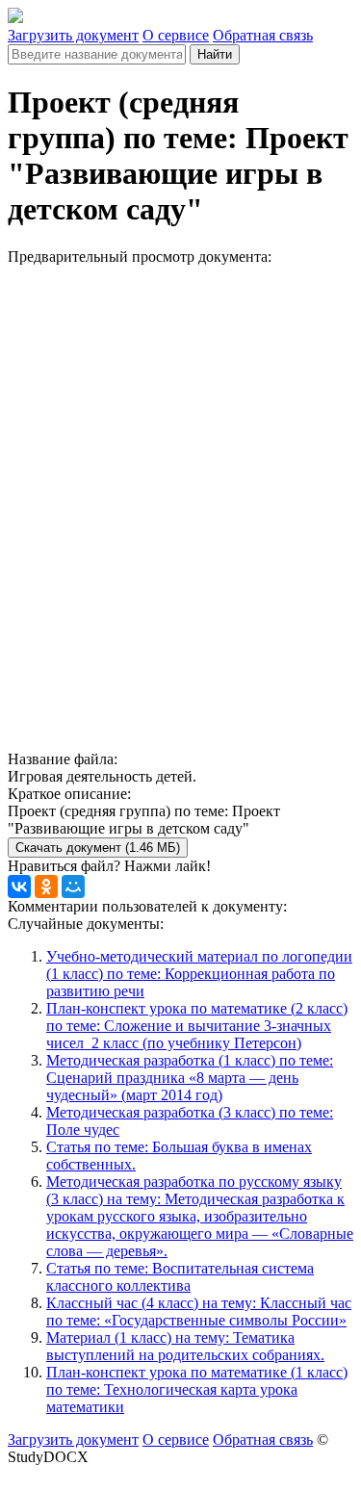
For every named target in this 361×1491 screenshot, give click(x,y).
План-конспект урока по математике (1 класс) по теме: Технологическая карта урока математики (197, 1389)
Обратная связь (263, 35)
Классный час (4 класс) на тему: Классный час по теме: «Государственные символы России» (198, 1311)
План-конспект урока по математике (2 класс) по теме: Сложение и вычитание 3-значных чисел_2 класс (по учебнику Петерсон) (197, 1025)
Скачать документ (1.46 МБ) (97, 847)
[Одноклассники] (46, 886)
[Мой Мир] (73, 886)
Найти (214, 54)
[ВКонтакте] (19, 886)
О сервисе (175, 35)
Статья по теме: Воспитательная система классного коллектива (180, 1277)
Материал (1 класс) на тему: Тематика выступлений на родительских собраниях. (185, 1346)
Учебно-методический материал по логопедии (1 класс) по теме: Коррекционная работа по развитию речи (199, 973)
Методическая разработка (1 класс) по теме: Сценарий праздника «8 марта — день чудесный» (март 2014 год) (189, 1077)
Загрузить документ (73, 35)
